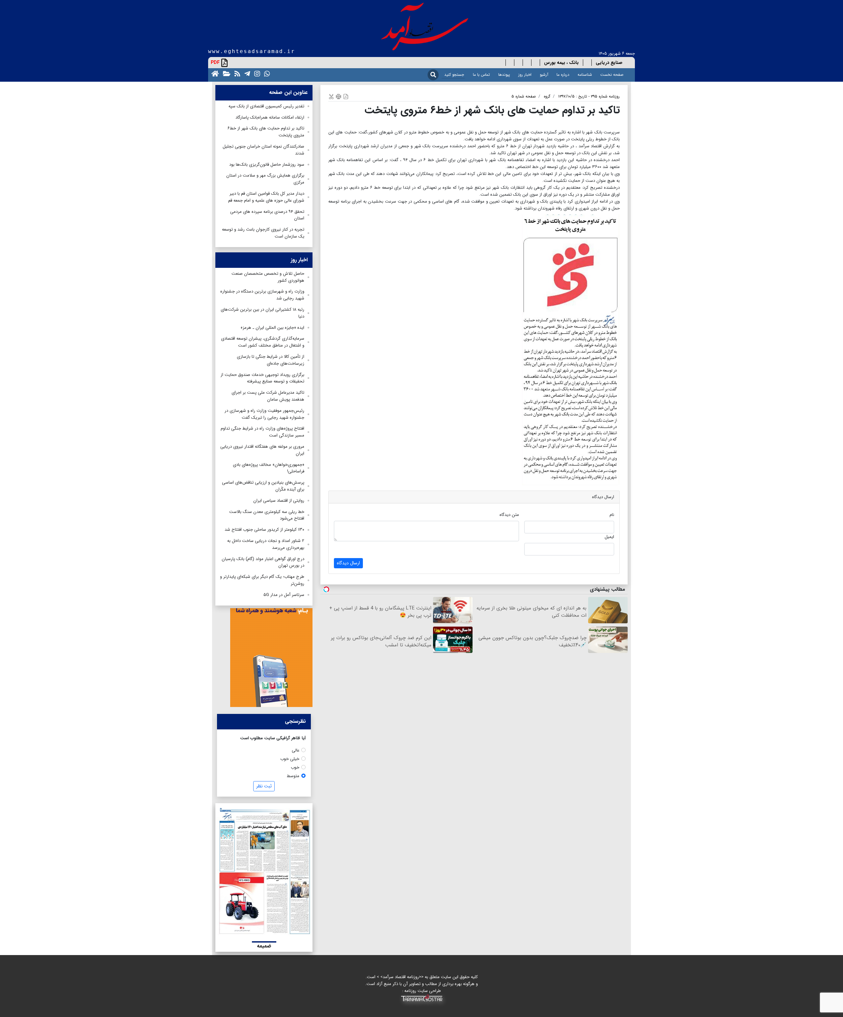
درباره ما (563, 74)
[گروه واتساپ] (265, 73)
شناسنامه (585, 74)
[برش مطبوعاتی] (331, 96)
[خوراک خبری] (236, 73)
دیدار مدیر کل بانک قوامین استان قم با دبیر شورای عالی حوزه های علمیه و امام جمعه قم (266, 197)
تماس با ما (481, 74)
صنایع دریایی (609, 62)
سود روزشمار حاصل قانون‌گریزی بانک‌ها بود (266, 164)
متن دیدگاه (509, 514)
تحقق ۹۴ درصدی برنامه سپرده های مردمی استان (267, 215)
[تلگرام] (246, 73)
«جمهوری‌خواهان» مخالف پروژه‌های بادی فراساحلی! (268, 468)
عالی (295, 750)
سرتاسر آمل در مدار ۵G (283, 594)
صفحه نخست (611, 74)
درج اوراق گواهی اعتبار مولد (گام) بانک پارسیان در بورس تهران (263, 562)
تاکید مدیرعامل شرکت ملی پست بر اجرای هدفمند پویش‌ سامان (267, 396)
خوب (295, 767)
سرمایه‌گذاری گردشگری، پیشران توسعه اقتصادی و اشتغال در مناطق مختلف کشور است (262, 342)
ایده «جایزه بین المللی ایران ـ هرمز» (272, 327)
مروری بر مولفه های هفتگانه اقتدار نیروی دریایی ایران (262, 450)
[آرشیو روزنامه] (225, 73)
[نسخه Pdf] (346, 96)
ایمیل (609, 536)
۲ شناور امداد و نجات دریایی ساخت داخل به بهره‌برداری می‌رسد (265, 544)
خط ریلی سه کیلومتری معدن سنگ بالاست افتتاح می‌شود (266, 515)
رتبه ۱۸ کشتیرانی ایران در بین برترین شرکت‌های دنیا (262, 313)
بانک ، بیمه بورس (561, 62)
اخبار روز (524, 74)
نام (612, 514)
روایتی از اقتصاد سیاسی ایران (278, 500)
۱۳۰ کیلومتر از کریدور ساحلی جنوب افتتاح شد (264, 529)
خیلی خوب (289, 758)
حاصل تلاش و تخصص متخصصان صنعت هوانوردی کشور (267, 277)
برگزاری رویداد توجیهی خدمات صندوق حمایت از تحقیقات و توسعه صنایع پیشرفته (262, 378)
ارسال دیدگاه (348, 563)
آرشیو (544, 74)
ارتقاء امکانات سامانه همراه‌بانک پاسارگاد (269, 117)
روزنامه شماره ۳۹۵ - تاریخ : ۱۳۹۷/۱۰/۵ (589, 96)
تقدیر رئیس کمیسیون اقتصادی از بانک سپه (266, 106)
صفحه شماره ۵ (523, 96)
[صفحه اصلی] (214, 73)
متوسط (293, 776)
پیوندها (504, 74)
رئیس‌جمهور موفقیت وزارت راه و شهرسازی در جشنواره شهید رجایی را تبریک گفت (264, 414)
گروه (547, 96)
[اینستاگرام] (256, 73)
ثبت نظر (264, 786)
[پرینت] (338, 96)
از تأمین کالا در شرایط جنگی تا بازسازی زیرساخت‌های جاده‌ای (270, 360)
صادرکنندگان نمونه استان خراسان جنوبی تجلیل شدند (263, 150)
